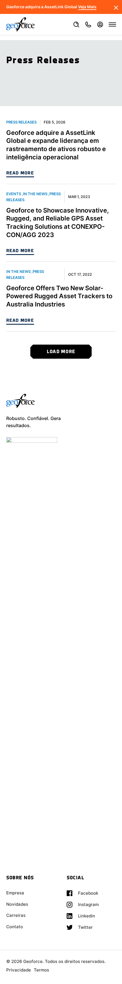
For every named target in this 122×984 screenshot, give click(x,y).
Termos (41, 970)
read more (20, 173)
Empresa (15, 893)
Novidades (17, 904)
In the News (35, 194)
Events (13, 194)
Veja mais (87, 7)
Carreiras (16, 915)
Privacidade (18, 970)
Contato (14, 926)
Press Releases (21, 122)
